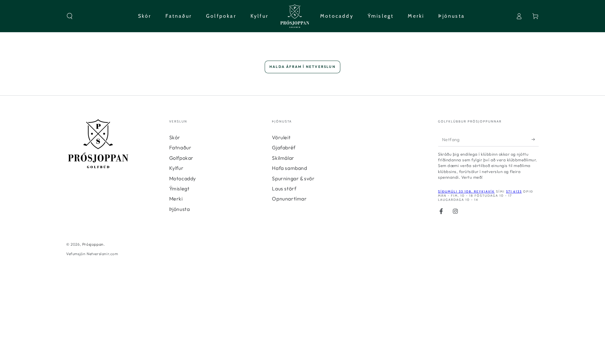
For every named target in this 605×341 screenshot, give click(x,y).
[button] (69, 16)
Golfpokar (181, 158)
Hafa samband (289, 168)
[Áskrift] (535, 139)
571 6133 (514, 191)
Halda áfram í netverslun (302, 66)
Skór (174, 137)
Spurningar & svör (293, 178)
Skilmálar (283, 158)
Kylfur (176, 168)
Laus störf (284, 188)
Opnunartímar (289, 198)
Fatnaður (180, 147)
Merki (176, 198)
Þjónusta (179, 209)
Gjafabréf (283, 147)
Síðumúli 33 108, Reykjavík (466, 191)
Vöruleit (281, 137)
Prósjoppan (93, 244)
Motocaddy (182, 178)
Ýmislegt (179, 188)
